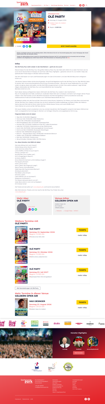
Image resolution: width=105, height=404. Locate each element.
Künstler (74, 387)
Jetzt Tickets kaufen (68, 46)
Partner (66, 5)
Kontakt (72, 5)
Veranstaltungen (56, 381)
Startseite (55, 380)
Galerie (74, 386)
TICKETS (82, 230)
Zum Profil (31, 206)
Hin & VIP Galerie (77, 389)
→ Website (58, 210)
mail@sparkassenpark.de (41, 387)
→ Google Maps (67, 210)
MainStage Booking (57, 5)
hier (69, 57)
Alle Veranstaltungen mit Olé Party (28, 288)
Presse (74, 383)
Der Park (54, 383)
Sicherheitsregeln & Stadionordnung (57, 386)
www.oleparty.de (38, 187)
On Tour (46, 5)
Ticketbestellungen (77, 380)
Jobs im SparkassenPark (59, 392)
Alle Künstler (79, 353)
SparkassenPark (36, 5)
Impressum (18, 399)
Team (73, 384)
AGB (31, 399)
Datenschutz (25, 399)
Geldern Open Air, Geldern (58, 23)
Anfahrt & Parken (57, 384)
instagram (80, 5)
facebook (83, 5)
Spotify (36, 209)
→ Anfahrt (53, 24)
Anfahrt (76, 210)
